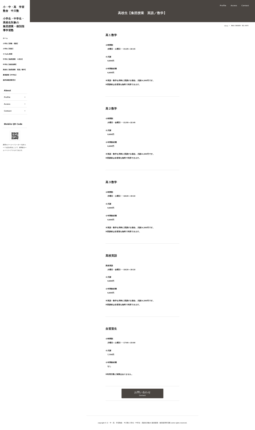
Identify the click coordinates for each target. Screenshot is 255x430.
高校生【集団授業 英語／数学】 (15, 69)
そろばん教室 (7, 54)
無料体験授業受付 (9, 80)
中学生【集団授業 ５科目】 (13, 59)
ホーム (5, 38)
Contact (245, 5)
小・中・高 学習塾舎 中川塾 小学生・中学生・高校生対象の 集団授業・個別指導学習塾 (13, 18)
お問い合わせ (142, 392)
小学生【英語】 (8, 48)
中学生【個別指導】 (10, 64)
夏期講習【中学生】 (10, 75)
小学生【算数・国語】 (11, 43)
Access (234, 5)
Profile (223, 5)
